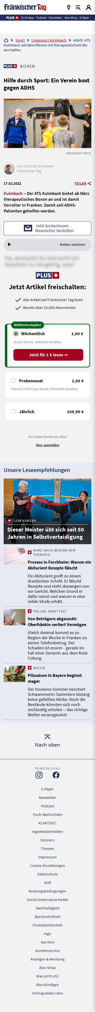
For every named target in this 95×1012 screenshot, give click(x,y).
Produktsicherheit (47, 925)
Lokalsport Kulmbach (48, 40)
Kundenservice (47, 950)
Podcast (47, 805)
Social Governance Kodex (47, 899)
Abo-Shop (47, 967)
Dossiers (47, 840)
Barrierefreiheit (47, 916)
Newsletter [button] (55, 17)
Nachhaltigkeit (47, 908)
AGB (47, 882)
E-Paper (47, 788)
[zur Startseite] (25, 7)
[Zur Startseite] (6, 40)
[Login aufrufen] (88, 7)
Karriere (47, 942)
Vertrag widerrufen (47, 993)
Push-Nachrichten (47, 814)
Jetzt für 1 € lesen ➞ (48, 355)
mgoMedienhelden (47, 831)
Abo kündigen (47, 984)
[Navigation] (68, 7)
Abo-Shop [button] (71, 17)
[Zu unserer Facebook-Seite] (56, 775)
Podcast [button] (41, 17)
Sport (20, 40)
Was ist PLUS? (47, 976)
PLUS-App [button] (27, 17)
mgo (47, 933)
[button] (12, 18)
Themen (47, 848)
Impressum (47, 857)
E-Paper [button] (84, 17)
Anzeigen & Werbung (47, 959)
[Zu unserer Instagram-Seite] (39, 775)
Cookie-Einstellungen (47, 865)
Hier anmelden (47, 445)
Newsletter (47, 797)
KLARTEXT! (47, 822)
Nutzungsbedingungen (47, 891)
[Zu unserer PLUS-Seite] (10, 66)
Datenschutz (47, 874)
